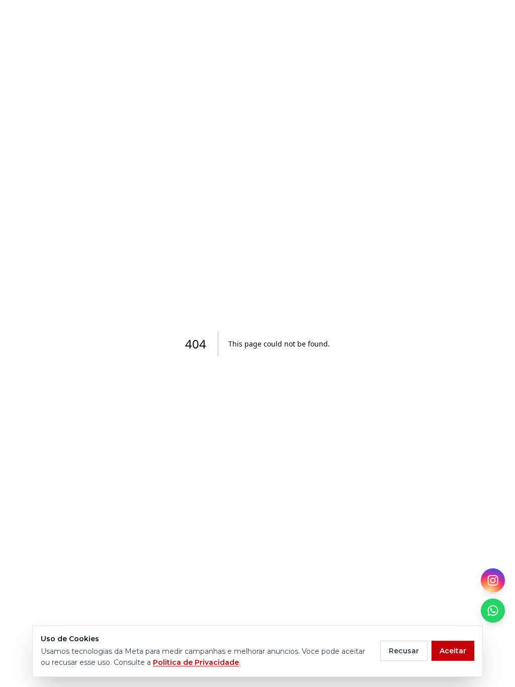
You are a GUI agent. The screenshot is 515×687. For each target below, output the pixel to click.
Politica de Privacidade (196, 662)
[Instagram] (493, 580)
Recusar (404, 650)
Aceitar (453, 650)
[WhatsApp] (493, 610)
